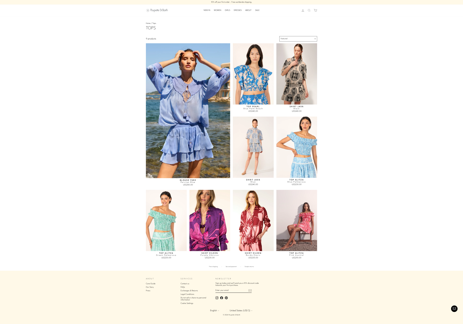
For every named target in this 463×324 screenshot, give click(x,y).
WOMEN (217, 10)
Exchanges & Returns (189, 291)
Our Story (150, 287)
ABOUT (248, 10)
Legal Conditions (187, 294)
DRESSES (238, 10)
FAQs (183, 287)
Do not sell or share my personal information (193, 299)
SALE (257, 10)
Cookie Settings (187, 303)
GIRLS (227, 10)
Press (148, 291)
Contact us (185, 284)
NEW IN (207, 10)
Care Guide (150, 284)
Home (148, 23)
